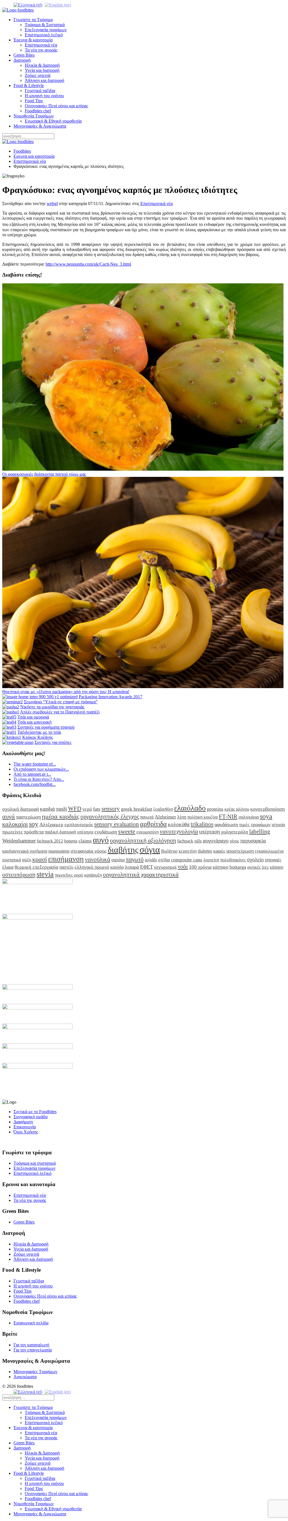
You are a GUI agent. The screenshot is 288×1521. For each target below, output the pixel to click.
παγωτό (135, 859)
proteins (215, 809)
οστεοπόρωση (18, 874)
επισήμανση (66, 859)
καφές (219, 851)
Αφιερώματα (25, 1376)
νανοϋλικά (97, 859)
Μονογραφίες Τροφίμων (35, 1371)
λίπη (181, 817)
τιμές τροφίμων (255, 824)
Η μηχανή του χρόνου (44, 95)
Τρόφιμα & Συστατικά (45, 24)
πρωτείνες (12, 832)
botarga (70, 841)
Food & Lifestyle (29, 85)
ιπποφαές (273, 859)
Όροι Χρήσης (26, 1131)
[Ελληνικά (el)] (28, 4)
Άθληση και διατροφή (44, 80)
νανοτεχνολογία (179, 831)
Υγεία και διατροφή (42, 70)
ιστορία (278, 824)
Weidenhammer (19, 841)
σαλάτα (118, 859)
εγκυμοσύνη (147, 832)
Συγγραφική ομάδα (31, 1116)
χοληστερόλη (234, 832)
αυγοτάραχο (216, 841)
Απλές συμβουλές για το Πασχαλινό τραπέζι (60, 712)
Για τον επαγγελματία (33, 1349)
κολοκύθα (179, 824)
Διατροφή (22, 60)
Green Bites (24, 55)
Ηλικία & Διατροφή (42, 65)
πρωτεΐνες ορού (69, 875)
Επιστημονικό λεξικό (44, 34)
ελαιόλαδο (190, 808)
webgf (52, 203)
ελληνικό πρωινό (92, 867)
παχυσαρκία (253, 841)
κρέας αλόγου (236, 809)
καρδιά (47, 809)
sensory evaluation (116, 824)
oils (198, 841)
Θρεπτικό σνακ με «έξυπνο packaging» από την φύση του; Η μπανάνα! (65, 691)
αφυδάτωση (226, 824)
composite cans (186, 859)
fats (96, 809)
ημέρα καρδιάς (60, 816)
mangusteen (58, 851)
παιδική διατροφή (60, 832)
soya (266, 816)
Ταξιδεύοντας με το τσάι (39, 732)
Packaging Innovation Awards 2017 (110, 696)
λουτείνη (211, 859)
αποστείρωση (240, 851)
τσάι (183, 866)
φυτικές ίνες (258, 867)
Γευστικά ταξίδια (40, 90)
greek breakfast (136, 809)
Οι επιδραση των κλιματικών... (41, 769)
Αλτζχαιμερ (51, 824)
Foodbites (22, 151)
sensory (111, 808)
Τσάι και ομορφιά (33, 717)
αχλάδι (151, 859)
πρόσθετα (34, 832)
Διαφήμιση (23, 1121)
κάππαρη (220, 867)
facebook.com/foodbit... (35, 784)
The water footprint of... (35, 764)
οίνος (234, 841)
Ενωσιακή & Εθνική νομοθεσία (53, 121)
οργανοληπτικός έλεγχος (109, 816)
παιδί (61, 809)
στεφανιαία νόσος (89, 851)
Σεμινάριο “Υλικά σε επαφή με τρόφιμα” (61, 701)
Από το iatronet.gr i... (32, 774)
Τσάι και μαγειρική (34, 722)
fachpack (185, 841)
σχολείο (255, 859)
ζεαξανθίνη (163, 809)
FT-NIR (228, 816)
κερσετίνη (188, 851)
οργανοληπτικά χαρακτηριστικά (141, 874)
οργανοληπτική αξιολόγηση (143, 840)
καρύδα (117, 867)
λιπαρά (132, 867)
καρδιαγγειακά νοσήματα (24, 851)
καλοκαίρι (15, 824)
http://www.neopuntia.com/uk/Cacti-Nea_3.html (88, 264)
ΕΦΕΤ (146, 867)
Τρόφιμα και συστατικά (35, 1163)
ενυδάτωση (105, 832)
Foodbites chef (38, 110)
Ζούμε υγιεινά (37, 75)
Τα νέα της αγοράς (41, 50)
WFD (74, 808)
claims (85, 841)
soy (33, 824)
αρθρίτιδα (153, 824)
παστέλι (66, 867)
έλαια (8, 867)
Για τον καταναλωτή (31, 1344)
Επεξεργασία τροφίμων (46, 29)
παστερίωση (28, 817)
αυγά (8, 816)
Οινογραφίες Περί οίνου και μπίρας (56, 105)
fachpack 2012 (50, 841)
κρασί (39, 859)
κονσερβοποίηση (267, 809)
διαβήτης (123, 850)
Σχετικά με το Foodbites (35, 1111)
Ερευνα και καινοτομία (34, 156)
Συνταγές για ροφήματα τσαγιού (46, 727)
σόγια (150, 849)
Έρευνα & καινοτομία (33, 39)
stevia (45, 874)
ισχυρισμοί (165, 867)
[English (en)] (58, 4)
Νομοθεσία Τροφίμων (34, 116)
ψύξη (26, 859)
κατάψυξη (93, 875)
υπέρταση (209, 832)
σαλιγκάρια (248, 817)
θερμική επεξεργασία (36, 867)
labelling (259, 831)
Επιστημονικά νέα (41, 45)
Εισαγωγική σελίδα (31, 1322)
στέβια (164, 859)
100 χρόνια (200, 867)
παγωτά (147, 817)
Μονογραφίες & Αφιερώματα (40, 126)
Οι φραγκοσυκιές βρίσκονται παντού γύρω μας (44, 474)
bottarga (238, 867)
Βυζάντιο (169, 851)
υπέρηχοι (85, 832)
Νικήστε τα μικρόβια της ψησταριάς (52, 706)
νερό (87, 809)
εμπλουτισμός (78, 824)
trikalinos (202, 824)
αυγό (101, 839)
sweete (126, 831)
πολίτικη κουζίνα (202, 817)
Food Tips (34, 100)
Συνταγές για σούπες (53, 742)
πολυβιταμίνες (233, 859)
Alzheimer (165, 817)
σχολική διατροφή (20, 809)
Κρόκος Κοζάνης (37, 737)
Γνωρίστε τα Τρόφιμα (33, 19)
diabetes (205, 851)
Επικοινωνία (25, 1126)
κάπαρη (276, 867)
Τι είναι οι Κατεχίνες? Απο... (39, 779)
